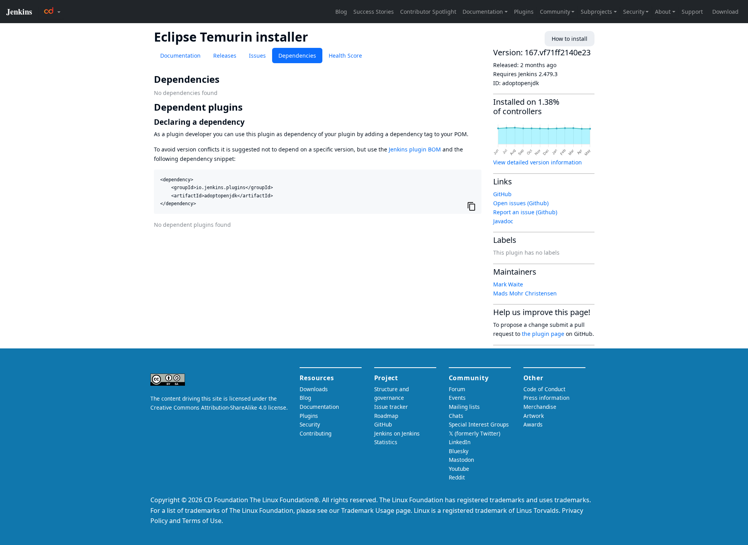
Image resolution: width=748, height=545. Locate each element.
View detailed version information (537, 162)
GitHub (502, 194)
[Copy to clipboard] (471, 206)
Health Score (345, 55)
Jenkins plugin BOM (415, 149)
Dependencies (297, 55)
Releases (224, 55)
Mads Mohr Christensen (525, 293)
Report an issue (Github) (525, 212)
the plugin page (543, 333)
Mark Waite (508, 284)
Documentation (180, 55)
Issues (257, 55)
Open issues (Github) (521, 203)
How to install (569, 38)
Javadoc (503, 221)
